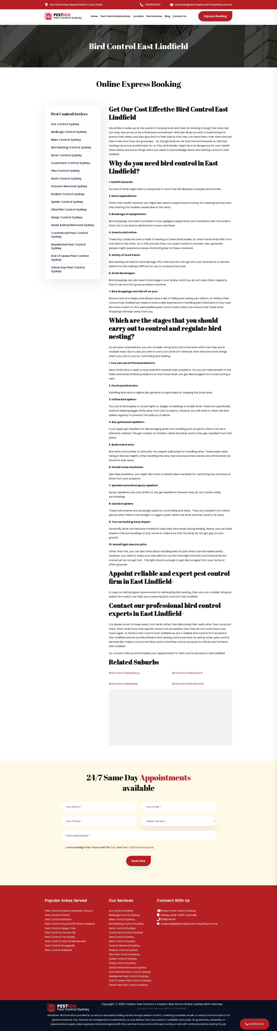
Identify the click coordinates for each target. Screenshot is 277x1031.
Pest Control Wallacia (58, 950)
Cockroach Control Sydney (70, 163)
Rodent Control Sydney (67, 194)
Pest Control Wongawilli (60, 945)
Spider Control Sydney (67, 202)
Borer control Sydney (66, 155)
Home (94, 16)
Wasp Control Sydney (66, 217)
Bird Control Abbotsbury (124, 673)
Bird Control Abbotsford (187, 673)
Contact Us (179, 16)
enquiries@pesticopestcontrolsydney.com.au (203, 4)
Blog (167, 16)
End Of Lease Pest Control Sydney (70, 258)
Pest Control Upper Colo (60, 928)
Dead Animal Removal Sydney (72, 225)
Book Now (138, 861)
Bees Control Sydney (66, 140)
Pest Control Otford (57, 915)
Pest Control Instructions (115, 16)
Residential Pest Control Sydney (68, 246)
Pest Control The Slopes (60, 937)
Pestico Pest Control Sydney (178, 911)
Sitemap (217, 1004)
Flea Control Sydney (65, 171)
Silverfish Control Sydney (69, 209)
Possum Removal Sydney (69, 186)
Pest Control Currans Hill (60, 932)
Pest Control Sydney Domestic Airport (69, 911)
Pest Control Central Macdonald (65, 941)
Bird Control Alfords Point (188, 684)
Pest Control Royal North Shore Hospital (70, 924)
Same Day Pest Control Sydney (68, 269)
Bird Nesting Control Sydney (71, 147)
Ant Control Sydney (65, 124)
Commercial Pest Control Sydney (69, 235)
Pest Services (154, 16)
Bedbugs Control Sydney (69, 132)
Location (138, 16)
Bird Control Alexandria (123, 684)
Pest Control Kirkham (58, 919)
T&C (113, 847)
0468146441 (152, 4)
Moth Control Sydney (66, 178)
